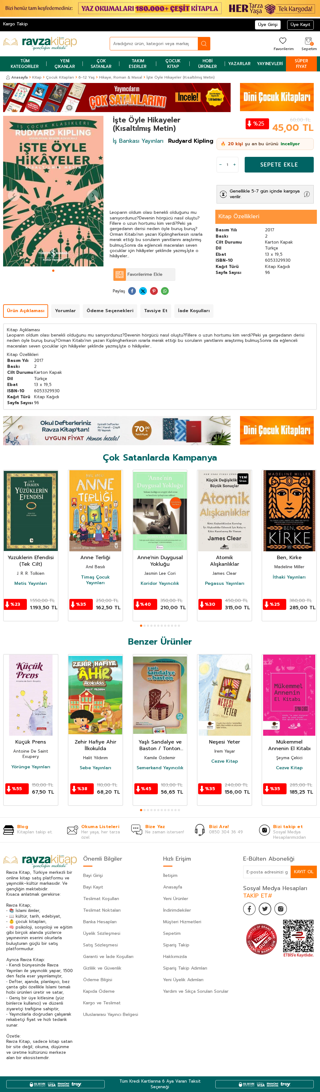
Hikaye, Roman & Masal (120, 77)
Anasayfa (19, 77)
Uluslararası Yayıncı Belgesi (110, 1014)
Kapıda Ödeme (99, 991)
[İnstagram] (280, 909)
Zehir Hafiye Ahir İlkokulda (95, 745)
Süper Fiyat (301, 63)
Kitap (37, 77)
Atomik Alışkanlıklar (224, 561)
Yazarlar (239, 64)
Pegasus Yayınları (224, 583)
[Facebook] (249, 909)
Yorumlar (65, 310)
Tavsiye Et (156, 310)
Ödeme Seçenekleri (110, 310)
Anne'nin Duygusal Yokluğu (160, 561)
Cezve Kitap (224, 761)
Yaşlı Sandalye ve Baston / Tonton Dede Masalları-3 (160, 745)
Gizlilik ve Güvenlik (102, 968)
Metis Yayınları (30, 583)
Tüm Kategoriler (25, 63)
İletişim (170, 875)
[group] (53, 191)
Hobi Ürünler (207, 63)
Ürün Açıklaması (25, 310)
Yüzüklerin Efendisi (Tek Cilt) (31, 561)
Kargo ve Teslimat (102, 1003)
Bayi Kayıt (93, 887)
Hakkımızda (175, 956)
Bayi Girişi (93, 875)
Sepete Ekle (279, 165)
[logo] (40, 43)
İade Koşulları (194, 310)
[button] (53, 271)
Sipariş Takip (176, 945)
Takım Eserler (138, 63)
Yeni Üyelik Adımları (183, 979)
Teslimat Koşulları (101, 898)
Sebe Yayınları (95, 768)
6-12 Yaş (86, 77)
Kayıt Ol (303, 871)
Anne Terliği (95, 557)
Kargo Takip (15, 24)
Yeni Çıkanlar (64, 63)
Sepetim (172, 933)
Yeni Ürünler (175, 898)
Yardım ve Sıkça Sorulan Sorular (195, 991)
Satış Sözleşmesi (100, 945)
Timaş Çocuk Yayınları (95, 580)
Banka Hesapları (100, 922)
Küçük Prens (30, 742)
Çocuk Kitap (173, 63)
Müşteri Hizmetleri (182, 922)
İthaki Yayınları (289, 577)
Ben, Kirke (289, 557)
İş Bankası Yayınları (138, 140)
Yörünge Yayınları (30, 767)
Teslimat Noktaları (102, 910)
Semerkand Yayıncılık (160, 768)
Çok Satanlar (101, 63)
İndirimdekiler (177, 910)
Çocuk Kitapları (60, 77)
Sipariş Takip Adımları (185, 968)
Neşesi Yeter (224, 742)
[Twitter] (265, 909)
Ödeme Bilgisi (97, 979)
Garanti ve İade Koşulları (108, 956)
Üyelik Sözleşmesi (101, 933)
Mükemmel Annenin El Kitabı (289, 745)
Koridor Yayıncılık (160, 583)
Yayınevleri (270, 64)
